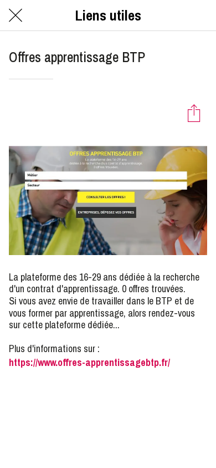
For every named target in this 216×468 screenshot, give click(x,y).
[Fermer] (15, 15)
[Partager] (194, 112)
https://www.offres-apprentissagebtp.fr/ (89, 362)
